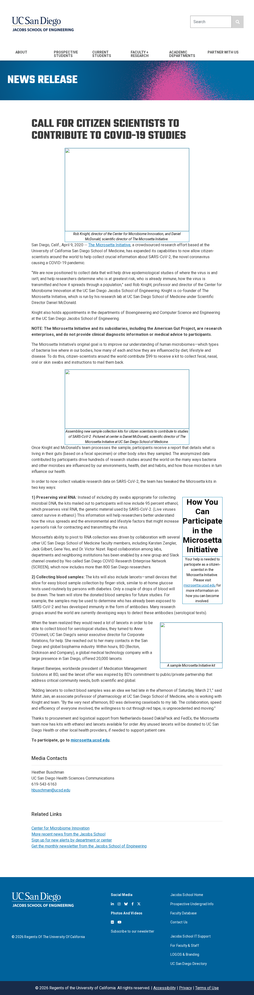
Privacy (185, 988)
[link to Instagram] (119, 904)
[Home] (43, 24)
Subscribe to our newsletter (132, 931)
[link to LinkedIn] (112, 904)
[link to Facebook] (132, 904)
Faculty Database (183, 913)
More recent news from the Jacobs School (68, 834)
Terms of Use (207, 988)
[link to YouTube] (119, 922)
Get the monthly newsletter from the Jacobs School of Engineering (89, 846)
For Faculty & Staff (184, 945)
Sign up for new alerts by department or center (72, 840)
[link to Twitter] (139, 904)
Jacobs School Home (186, 895)
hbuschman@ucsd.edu (51, 790)
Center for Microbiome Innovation (61, 828)
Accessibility (164, 988)
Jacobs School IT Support (190, 936)
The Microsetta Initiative (109, 245)
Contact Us (179, 922)
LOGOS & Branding (184, 954)
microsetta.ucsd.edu (200, 585)
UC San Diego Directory (188, 964)
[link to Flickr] (112, 922)
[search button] (238, 22)
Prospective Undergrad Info (192, 904)
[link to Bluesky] (126, 904)
